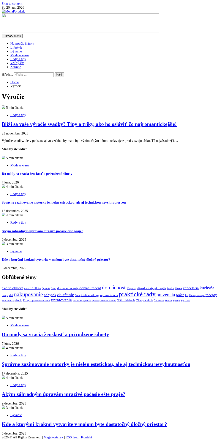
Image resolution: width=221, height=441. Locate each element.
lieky (5, 295)
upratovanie (61, 300)
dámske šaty (145, 288)
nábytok (50, 295)
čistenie (159, 300)
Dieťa (53, 288)
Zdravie (15, 67)
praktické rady (137, 294)
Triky (26, 300)
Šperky (176, 300)
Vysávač (86, 300)
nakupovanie (28, 294)
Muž (11, 295)
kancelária (191, 288)
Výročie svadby (108, 300)
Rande (192, 295)
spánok (17, 300)
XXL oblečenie (126, 300)
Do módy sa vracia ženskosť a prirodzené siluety (37, 173)
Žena (187, 300)
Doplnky (131, 288)
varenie (77, 300)
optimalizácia (109, 295)
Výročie (95, 300)
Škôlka (168, 300)
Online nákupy (90, 295)
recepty (211, 295)
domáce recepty (68, 288)
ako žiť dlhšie (32, 288)
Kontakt (86, 437)
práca (180, 295)
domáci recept (90, 288)
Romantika (7, 300)
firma (178, 288)
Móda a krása (19, 55)
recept (200, 295)
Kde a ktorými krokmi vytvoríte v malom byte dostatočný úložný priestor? (56, 259)
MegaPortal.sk (53, 437)
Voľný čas (17, 63)
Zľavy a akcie (144, 300)
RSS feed (72, 437)
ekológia (160, 288)
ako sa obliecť (12, 288)
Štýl (183, 300)
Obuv (78, 295)
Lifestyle (16, 47)
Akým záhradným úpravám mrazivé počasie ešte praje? (42, 231)
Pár (186, 295)
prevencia (165, 294)
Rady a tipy (18, 59)
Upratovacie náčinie (40, 300)
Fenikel (170, 288)
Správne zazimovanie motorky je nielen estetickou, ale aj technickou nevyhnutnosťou (64, 202)
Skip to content (12, 3)
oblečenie (65, 294)
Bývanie (16, 51)
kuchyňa (207, 287)
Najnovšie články (22, 43)
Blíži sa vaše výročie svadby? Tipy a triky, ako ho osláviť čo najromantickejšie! (89, 124)
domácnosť (114, 287)
